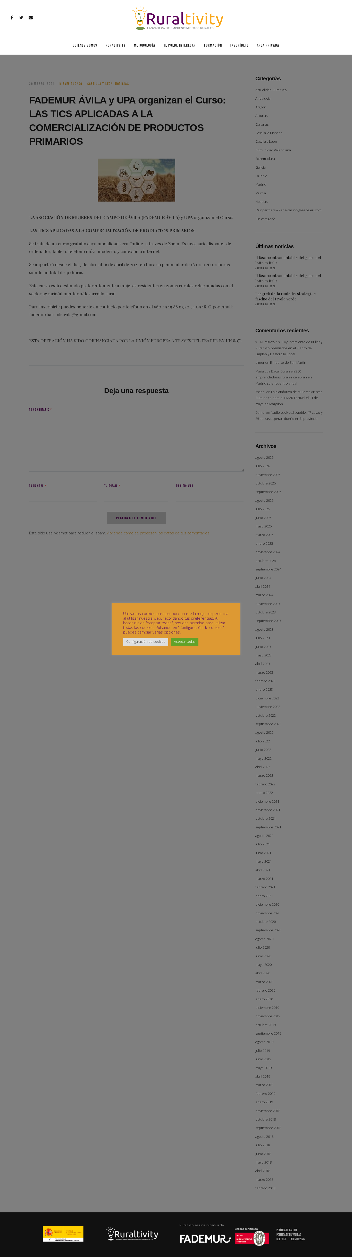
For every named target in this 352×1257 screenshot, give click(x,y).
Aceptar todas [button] (184, 641)
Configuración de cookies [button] (145, 641)
